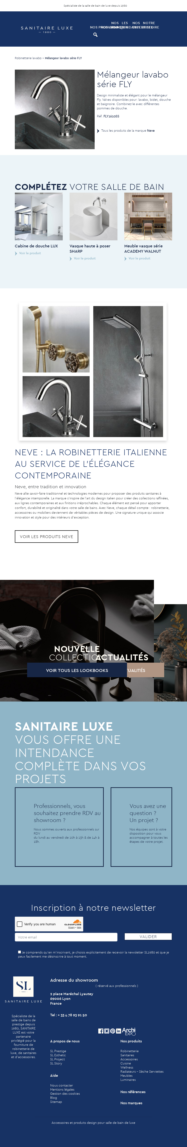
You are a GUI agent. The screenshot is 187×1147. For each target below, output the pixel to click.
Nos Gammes (105, 27)
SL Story (56, 1063)
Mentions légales (62, 1089)
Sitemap (56, 1102)
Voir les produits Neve (46, 536)
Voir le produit (29, 253)
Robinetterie (129, 1051)
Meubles (126, 1076)
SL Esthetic (58, 1055)
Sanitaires (127, 1055)
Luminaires (128, 1080)
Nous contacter (61, 1085)
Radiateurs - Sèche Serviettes (142, 1071)
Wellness (126, 1067)
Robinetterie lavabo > (29, 58)
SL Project (57, 1059)
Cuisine (125, 1063)
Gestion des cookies (65, 1094)
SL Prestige (58, 1051)
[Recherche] (95, 34)
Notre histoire (148, 25)
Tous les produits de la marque (128, 130)
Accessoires (129, 1059)
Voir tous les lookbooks (77, 670)
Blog (53, 1098)
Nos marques (116, 25)
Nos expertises (137, 25)
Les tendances (127, 25)
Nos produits (95, 27)
